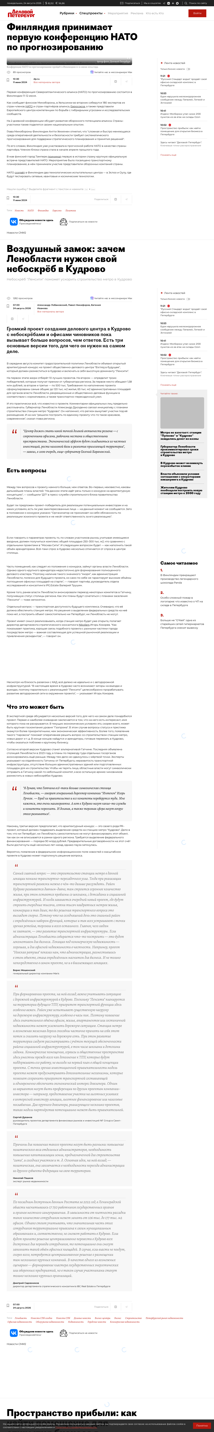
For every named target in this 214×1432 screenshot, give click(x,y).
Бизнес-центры (102, 1312)
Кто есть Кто (155, 13)
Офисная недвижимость (20, 1316)
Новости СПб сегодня (41, 1312)
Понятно (202, 1425)
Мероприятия (118, 13)
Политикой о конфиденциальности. (76, 1427)
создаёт (20, 172)
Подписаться (132, 3)
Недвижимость (76, 1316)
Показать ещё (168, 155)
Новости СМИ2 (16, 232)
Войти (197, 13)
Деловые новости (82, 1312)
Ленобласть (21, 1312)
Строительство (133, 1312)
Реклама (137, 13)
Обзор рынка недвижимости (50, 1316)
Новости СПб (63, 1312)
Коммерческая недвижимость (125, 1316)
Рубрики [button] (67, 13)
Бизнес (117, 1312)
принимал (54, 156)
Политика (70, 210)
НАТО (29, 106)
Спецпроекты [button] (91, 13)
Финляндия (43, 210)
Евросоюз (57, 210)
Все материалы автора (47, 82)
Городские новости (97, 1316)
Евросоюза (77, 106)
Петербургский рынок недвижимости (164, 1312)
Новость (19, 210)
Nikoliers (84, 619)
